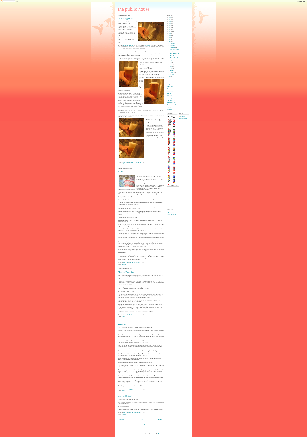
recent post (147, 45)
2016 (170, 21)
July (171, 62)
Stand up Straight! (125, 396)
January (172, 74)
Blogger (160, 433)
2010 (170, 33)
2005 (170, 76)
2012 (170, 29)
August (172, 60)
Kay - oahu (169, 95)
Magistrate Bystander (128, 45)
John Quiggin (170, 98)
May (171, 66)
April (171, 68)
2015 (170, 23)
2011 (170, 31)
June (171, 64)
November (172, 45)
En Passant (170, 88)
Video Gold (122, 324)
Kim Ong (169, 93)
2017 (170, 19)
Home (141, 419)
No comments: (137, 389)
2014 (170, 25)
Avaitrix (169, 107)
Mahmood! (169, 109)
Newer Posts (122, 419)
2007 (170, 39)
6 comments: (138, 162)
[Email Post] (143, 162)
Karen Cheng (170, 86)
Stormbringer (170, 91)
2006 (170, 41)
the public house (134, 9)
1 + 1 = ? (121, 172)
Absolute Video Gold (126, 272)
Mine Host (182, 116)
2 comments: (138, 314)
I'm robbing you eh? (125, 19)
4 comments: (137, 262)
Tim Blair (169, 82)
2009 (170, 35)
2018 (170, 17)
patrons (123, 316)
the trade (124, 163)
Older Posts (160, 419)
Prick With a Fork (171, 100)
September (172, 47)
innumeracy (124, 264)
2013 (170, 27)
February (172, 72)
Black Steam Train (171, 102)
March (171, 70)
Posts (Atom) (144, 424)
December (172, 43)
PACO (168, 84)
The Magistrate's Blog (172, 104)
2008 (170, 37)
